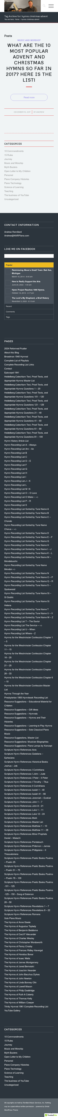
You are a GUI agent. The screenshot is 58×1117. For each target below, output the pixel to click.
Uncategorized (11, 199)
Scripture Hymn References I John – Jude (24, 773)
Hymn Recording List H (15, 472)
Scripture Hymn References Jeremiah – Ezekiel (27, 797)
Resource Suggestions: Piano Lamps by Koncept (28, 745)
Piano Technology (13, 183)
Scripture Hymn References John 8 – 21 (23, 805)
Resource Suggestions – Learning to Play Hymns (28, 725)
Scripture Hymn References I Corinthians (24, 769)
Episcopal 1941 (11, 372)
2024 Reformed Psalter (15, 348)
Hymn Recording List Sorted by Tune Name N (26, 573)
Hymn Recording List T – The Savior (22, 621)
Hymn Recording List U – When (19, 629)
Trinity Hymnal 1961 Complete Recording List (26, 1006)
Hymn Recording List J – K (17, 480)
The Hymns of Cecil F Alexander (20, 934)
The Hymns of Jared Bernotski (19, 966)
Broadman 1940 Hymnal (16, 356)
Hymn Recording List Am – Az (19, 448)
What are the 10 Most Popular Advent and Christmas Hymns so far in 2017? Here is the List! (29, 62)
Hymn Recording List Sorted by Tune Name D (26, 533)
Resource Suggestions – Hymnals (21, 713)
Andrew (40, 112)
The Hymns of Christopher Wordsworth (23, 942)
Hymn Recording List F (15, 464)
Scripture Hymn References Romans (22, 914)
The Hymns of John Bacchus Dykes (22, 974)
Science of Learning (13, 187)
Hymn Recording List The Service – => (23, 625)
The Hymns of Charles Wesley (19, 938)
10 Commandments (14, 150)
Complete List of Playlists (16, 360)
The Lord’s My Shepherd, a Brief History (30, 298)
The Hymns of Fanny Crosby (18, 946)
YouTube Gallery (12, 1010)
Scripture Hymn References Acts (20, 749)
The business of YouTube (16, 195)
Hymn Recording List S (15, 504)
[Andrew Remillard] (24, 6)
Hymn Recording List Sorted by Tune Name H (26, 545)
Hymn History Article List (16, 440)
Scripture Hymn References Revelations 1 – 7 (26, 906)
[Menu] (50, 6)
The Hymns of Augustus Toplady (20, 926)
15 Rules (8, 154)
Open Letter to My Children (17, 171)
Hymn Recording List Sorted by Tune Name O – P (28, 577)
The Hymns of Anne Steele (17, 922)
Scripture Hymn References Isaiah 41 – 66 (25, 793)
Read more (29, 97)
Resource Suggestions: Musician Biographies (26, 741)
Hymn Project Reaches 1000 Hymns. (28, 289)
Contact (8, 368)
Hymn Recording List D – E (17, 460)
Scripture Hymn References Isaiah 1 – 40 (24, 789)
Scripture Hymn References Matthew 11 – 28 (26, 829)
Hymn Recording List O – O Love (20, 492)
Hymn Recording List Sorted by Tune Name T (26, 609)
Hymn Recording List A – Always (20, 444)
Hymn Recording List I (15, 476)
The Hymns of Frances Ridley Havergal (23, 950)
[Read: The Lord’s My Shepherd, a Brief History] (8, 299)
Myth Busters (10, 167)
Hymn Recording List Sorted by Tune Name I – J (27, 549)
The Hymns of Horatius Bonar (18, 954)
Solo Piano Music (12, 918)
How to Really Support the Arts (26, 281)
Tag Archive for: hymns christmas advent (26, 16)
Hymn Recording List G (15, 468)
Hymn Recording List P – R (17, 500)
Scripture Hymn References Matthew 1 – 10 (25, 825)
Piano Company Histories (16, 179)
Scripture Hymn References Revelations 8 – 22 (27, 910)
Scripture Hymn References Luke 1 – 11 (23, 809)
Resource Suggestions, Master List (21, 737)
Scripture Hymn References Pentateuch (23, 841)
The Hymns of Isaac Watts (17, 958)
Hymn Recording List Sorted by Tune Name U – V (28, 613)
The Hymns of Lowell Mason (18, 986)
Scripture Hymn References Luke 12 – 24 (24, 813)
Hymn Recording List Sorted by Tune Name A (26, 508)
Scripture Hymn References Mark (20, 817)
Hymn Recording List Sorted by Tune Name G (26, 541)
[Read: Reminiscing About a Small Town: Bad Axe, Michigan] (8, 271)
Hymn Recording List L (15, 484)
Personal (8, 175)
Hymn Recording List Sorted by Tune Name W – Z (28, 617)
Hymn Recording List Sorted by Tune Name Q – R (28, 581)
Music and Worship (29, 40)
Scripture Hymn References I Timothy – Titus (26, 781)
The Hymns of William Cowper (19, 1002)
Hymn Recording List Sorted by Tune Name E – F (28, 537)
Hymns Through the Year (16, 693)
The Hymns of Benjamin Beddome (21, 930)
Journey (8, 158)
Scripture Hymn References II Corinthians (24, 785)
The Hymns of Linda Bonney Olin (20, 982)
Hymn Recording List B (15, 452)
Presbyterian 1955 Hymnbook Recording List (26, 697)
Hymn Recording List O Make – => (21, 496)
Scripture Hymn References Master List (23, 821)
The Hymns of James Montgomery (21, 962)
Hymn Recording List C (15, 456)
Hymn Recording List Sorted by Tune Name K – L (28, 553)
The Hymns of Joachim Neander (20, 970)
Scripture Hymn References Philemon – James (27, 845)
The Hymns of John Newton (18, 978)
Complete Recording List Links (19, 364)
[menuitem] (43, 6)
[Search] (43, 6)
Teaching (8, 191)
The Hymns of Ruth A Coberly (19, 994)
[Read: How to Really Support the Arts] (8, 283)
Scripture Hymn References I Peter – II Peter (26, 777)
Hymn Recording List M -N (17, 488)
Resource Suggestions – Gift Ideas (21, 709)
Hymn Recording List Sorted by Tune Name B (26, 512)
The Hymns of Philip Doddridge (19, 990)
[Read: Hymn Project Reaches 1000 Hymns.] (8, 291)
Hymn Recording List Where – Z (20, 633)
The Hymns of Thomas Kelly (18, 998)
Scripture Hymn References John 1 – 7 (23, 801)
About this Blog (11, 352)
